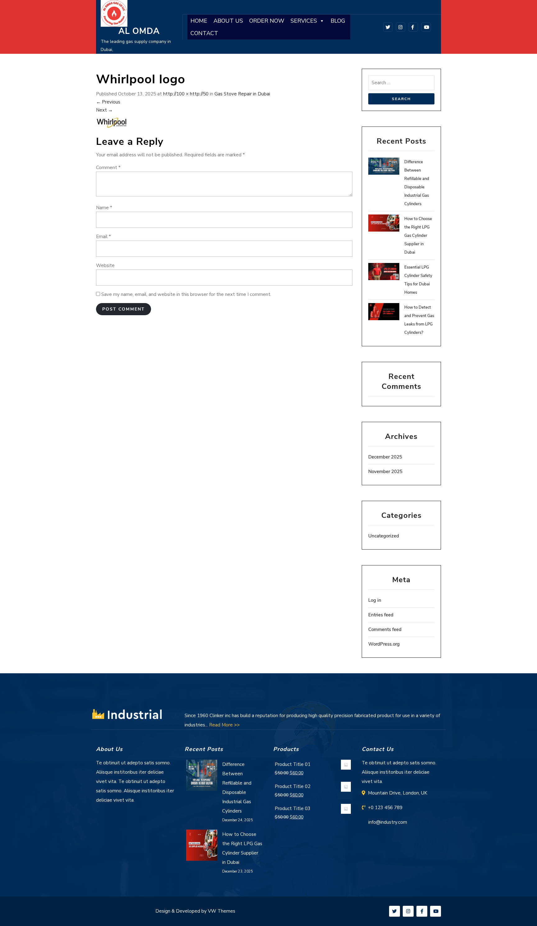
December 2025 (385, 457)
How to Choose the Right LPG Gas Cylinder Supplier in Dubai (418, 235)
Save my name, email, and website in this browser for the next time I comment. (186, 294)
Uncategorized (383, 536)
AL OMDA (139, 31)
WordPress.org (384, 644)
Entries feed (380, 615)
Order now (266, 21)
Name (104, 208)
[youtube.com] (425, 27)
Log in (374, 600)
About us (228, 21)
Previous (108, 102)
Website (105, 265)
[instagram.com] (399, 27)
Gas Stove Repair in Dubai (242, 94)
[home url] (127, 715)
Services (304, 21)
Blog (338, 21)
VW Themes (221, 911)
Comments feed (385, 629)
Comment (108, 167)
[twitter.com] (386, 27)
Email (103, 236)
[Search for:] (401, 84)
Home (198, 21)
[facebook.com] (412, 27)
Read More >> (224, 725)
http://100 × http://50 (186, 94)
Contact (204, 33)
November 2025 (385, 471)
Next (104, 110)
